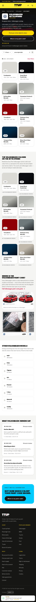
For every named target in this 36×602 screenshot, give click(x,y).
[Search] (32, 52)
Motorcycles (5, 535)
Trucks (4, 544)
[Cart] (32, 5)
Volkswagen (19, 11)
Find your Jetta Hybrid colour (18, 33)
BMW (20, 532)
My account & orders (7, 555)
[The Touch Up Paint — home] (18, 5)
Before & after (6, 574)
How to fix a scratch (7, 564)
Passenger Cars (6, 532)
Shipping (21, 564)
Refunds (21, 568)
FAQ (3, 568)
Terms (21, 558)
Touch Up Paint (10, 11)
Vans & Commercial (7, 541)
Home (3, 11)
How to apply (5, 561)
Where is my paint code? (18, 39)
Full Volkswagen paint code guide (12, 289)
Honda (20, 538)
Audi (20, 544)
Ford (20, 541)
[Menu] (3, 5)
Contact (4, 580)
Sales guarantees (7, 577)
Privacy (21, 571)
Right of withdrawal (24, 561)
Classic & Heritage (7, 538)
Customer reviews (7, 571)
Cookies (21, 574)
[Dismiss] (32, 1)
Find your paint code (7, 558)
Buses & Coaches (6, 547)
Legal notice (22, 555)
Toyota (21, 535)
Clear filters (30, 59)
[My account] (28, 5)
